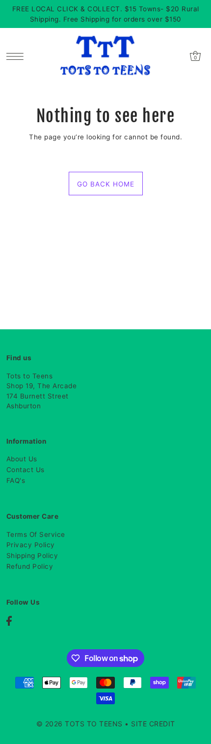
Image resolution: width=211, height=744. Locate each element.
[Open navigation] (17, 56)
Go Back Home (105, 184)
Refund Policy (29, 566)
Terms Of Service (35, 534)
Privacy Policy (30, 545)
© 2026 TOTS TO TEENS (80, 723)
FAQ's (16, 480)
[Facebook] (9, 620)
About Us (21, 459)
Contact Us (25, 470)
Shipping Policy (32, 555)
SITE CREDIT (153, 723)
